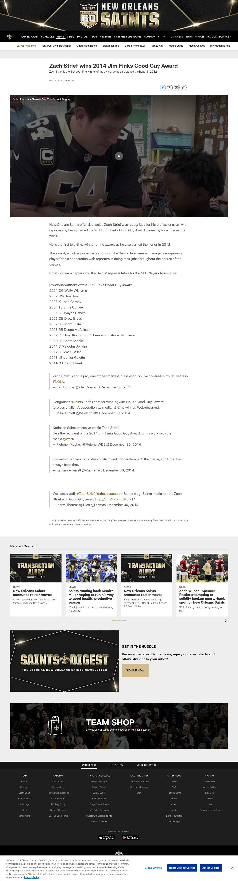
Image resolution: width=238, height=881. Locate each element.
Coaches (24, 787)
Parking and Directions (58, 792)
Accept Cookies (210, 867)
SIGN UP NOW (135, 670)
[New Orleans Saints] (119, 854)
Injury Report (24, 798)
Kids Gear (209, 792)
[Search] (170, 36)
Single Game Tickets (99, 804)
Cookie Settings (153, 867)
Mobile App (174, 821)
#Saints (77, 402)
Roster (24, 781)
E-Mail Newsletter (174, 816)
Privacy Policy (31, 877)
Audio (174, 810)
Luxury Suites (99, 792)
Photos (174, 798)
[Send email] (177, 89)
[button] (119, 156)
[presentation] (226, 621)
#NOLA (58, 381)
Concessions (58, 787)
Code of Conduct (58, 810)
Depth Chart (24, 792)
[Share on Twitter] (170, 89)
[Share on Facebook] (163, 89)
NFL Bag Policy (58, 804)
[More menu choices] (163, 36)
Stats (24, 810)
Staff (139, 792)
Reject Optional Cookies (182, 867)
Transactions (24, 816)
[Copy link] (184, 88)
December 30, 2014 (116, 387)
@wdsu (68, 439)
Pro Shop (210, 775)
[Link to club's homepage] (10, 36)
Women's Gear (210, 787)
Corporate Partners (139, 787)
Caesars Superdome (58, 816)
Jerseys (209, 798)
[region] (119, 868)
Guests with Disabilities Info (99, 816)
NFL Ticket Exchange (99, 810)
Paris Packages (99, 798)
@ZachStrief (85, 493)
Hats (210, 804)
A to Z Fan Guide (58, 798)
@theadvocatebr (109, 493)
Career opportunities (139, 781)
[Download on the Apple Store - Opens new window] (106, 838)
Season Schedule (99, 821)
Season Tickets (99, 787)
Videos (174, 804)
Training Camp (174, 792)
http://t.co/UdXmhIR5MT (114, 499)
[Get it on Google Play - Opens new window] (130, 839)
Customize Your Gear (210, 810)
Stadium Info (58, 781)
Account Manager (99, 781)
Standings (24, 804)
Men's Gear (210, 781)
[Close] (232, 868)
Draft (174, 787)
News (174, 781)
